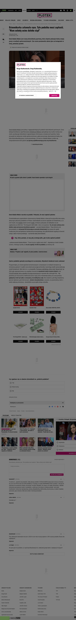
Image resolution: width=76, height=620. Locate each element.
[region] (38, 80)
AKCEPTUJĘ (54, 95)
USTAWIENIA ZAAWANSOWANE (26, 95)
